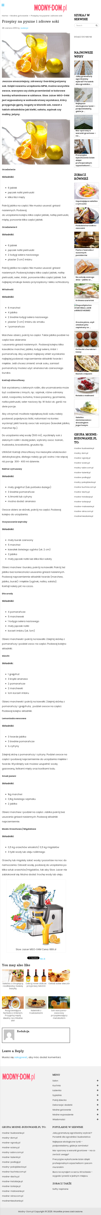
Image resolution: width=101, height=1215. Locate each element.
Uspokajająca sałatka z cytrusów (86, 202)
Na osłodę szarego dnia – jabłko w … (85, 278)
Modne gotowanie (19, 15)
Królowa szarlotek (85, 300)
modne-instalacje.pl (83, 496)
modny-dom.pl (81, 453)
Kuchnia (56, 1085)
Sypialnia (57, 1095)
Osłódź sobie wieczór (59, 983)
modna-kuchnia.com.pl (85, 487)
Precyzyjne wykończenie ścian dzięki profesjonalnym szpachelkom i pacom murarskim (72, 1163)
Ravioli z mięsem (84, 373)
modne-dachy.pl (82, 492)
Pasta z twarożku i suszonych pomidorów (85, 253)
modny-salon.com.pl (83, 467)
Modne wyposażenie (62, 1114)
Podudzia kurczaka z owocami (86, 226)
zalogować (20, 1057)
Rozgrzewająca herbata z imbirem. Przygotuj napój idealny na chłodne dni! (13, 1015)
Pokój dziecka (59, 1100)
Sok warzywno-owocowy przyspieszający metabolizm (59, 1014)
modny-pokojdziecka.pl (85, 482)
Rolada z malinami (85, 395)
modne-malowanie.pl (84, 506)
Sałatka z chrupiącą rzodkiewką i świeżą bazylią (12, 986)
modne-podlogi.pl (82, 477)
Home (5, 15)
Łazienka (56, 1090)
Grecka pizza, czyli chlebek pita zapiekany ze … (85, 325)
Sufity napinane (60, 1189)
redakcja (24, 28)
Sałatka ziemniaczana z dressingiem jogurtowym (83, 421)
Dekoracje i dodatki (62, 1104)
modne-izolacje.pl (82, 501)
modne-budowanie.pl (84, 448)
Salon (55, 1080)
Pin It (42, 958)
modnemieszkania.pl (83, 516)
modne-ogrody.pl (82, 458)
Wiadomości (58, 1119)
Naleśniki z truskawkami (36, 1011)
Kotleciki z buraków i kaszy (86, 350)
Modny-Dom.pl (26, 1211)
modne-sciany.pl (82, 463)
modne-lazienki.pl (82, 472)
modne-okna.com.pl (83, 511)
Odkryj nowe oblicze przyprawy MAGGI (36, 985)
